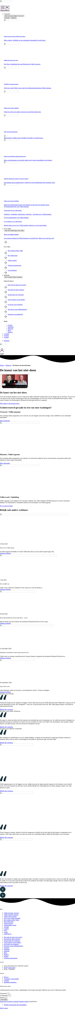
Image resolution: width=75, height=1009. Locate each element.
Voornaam (3, 993)
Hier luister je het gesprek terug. (10, 403)
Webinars (8, 365)
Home (2, 365)
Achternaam (4, 995)
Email (2, 997)
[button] (37, 889)
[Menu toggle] (5, 9)
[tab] (7, 18)
